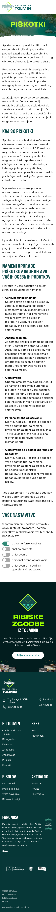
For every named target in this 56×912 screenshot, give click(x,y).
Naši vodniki (9, 783)
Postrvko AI (38, 794)
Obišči (5, 851)
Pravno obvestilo (9, 894)
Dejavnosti (8, 744)
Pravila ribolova (11, 788)
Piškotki (5, 901)
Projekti (6, 760)
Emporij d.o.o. (25, 907)
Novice (35, 788)
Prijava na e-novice (28, 655)
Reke (34, 730)
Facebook (48, 699)
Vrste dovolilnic (11, 794)
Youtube (47, 704)
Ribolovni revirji (11, 799)
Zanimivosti (8, 754)
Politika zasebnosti (9, 898)
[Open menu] (50, 6)
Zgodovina (8, 749)
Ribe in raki (37, 735)
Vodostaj (36, 783)
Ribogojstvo (9, 739)
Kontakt (6, 765)
